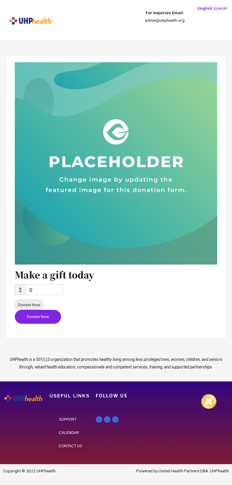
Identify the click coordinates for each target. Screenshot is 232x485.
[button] (61, 20)
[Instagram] (115, 419)
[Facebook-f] (99, 419)
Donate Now (29, 304)
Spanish (220, 8)
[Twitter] (107, 419)
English (205, 8)
